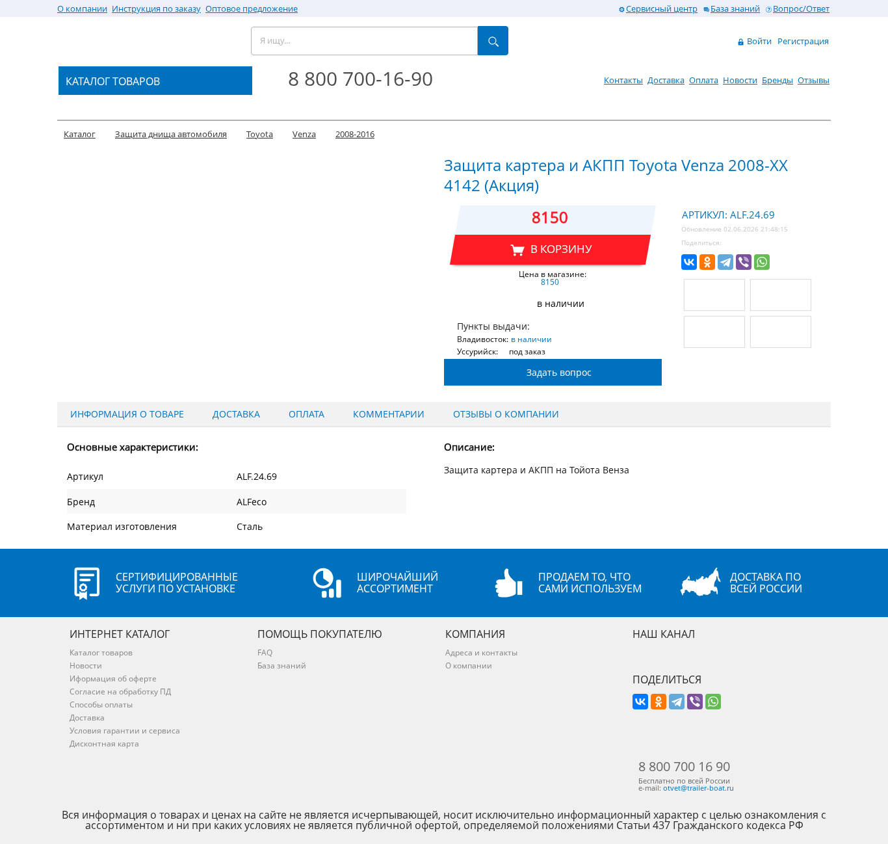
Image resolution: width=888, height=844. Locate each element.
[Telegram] (725, 262)
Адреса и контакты (481, 652)
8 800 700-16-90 (360, 78)
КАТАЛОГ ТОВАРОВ (113, 81)
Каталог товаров (101, 652)
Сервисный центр (662, 8)
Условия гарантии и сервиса (125, 730)
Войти (758, 41)
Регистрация (803, 41)
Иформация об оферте (113, 678)
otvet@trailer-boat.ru (698, 788)
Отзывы (813, 80)
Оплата (703, 80)
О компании (82, 8)
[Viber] (743, 262)
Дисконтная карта (104, 743)
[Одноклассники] (707, 262)
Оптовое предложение (251, 8)
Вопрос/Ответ (801, 8)
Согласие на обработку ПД (120, 691)
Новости (740, 80)
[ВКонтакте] (689, 262)
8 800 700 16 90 (684, 766)
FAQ (264, 652)
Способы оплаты (101, 704)
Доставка (666, 80)
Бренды (777, 80)
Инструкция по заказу (156, 8)
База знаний (735, 8)
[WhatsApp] (762, 262)
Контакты (623, 80)
